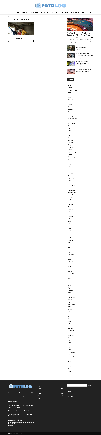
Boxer (69, 114)
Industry (70, 242)
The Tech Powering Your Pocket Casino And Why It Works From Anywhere (20, 406)
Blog (69, 111)
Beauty (70, 102)
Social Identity (71, 326)
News (69, 285)
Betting (70, 104)
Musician (70, 278)
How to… (70, 235)
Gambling (70, 209)
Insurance (70, 245)
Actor (69, 85)
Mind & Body (71, 261)
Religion (70, 307)
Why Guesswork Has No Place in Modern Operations (21, 410)
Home (17, 12)
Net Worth (50, 12)
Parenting (70, 290)
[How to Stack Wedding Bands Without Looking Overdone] (71, 71)
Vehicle (70, 359)
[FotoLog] (50, 5)
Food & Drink (71, 202)
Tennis (69, 342)
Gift (69, 218)
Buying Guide (71, 123)
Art (69, 95)
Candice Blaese (70, 37)
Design (70, 164)
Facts (69, 180)
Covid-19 (70, 149)
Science (70, 309)
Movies (70, 271)
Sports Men (71, 335)
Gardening (70, 216)
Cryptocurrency (72, 152)
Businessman (71, 121)
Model (69, 264)
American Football (72, 90)
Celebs (69, 135)
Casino (69, 130)
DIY (69, 166)
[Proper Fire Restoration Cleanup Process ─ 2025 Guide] (21, 28)
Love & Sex (71, 254)
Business (24, 12)
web (69, 364)
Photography (71, 297)
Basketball (70, 99)
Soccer (69, 323)
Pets (69, 295)
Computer (70, 145)
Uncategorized (71, 357)
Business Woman (72, 118)
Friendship (70, 204)
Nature (70, 280)
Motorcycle (71, 268)
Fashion (70, 187)
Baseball (70, 97)
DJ (68, 168)
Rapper (70, 302)
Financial (70, 199)
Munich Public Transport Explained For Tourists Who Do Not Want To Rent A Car (21, 419)
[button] (91, 12)
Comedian (70, 140)
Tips (69, 345)
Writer (69, 371)
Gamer (69, 211)
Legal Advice (71, 252)
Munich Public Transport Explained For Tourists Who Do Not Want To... (83, 63)
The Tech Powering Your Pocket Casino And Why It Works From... (79, 34)
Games (43, 12)
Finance (70, 197)
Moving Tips (71, 273)
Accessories (71, 83)
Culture (70, 154)
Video (69, 361)
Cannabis (70, 126)
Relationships (71, 304)
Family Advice (71, 185)
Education (70, 173)
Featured (70, 195)
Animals (70, 92)
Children (70, 137)
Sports (69, 333)
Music (69, 276)
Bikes (69, 106)
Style (57, 12)
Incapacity (70, 240)
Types (69, 354)
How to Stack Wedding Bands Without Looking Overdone (19, 424)
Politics (70, 299)
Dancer (70, 159)
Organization (71, 288)
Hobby (69, 230)
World (69, 368)
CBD (69, 133)
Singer (69, 316)
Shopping (70, 314)
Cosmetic (70, 147)
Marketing (70, 259)
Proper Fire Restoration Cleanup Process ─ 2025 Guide (20, 38)
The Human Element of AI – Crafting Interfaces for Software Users (84, 55)
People (70, 292)
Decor (69, 161)
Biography (70, 109)
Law (69, 249)
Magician (70, 257)
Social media (71, 330)
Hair (69, 223)
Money (70, 266)
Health (69, 226)
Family (69, 183)
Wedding (70, 366)
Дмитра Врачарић (13, 41)
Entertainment (34, 12)
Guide (69, 221)
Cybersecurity (71, 157)
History (70, 228)
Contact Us (75, 12)
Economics (71, 171)
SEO (69, 311)
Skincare (70, 321)
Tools (69, 347)
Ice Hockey (71, 237)
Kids (69, 247)
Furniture (70, 207)
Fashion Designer (72, 190)
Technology (65, 12)
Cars (69, 128)
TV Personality (71, 352)
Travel (83, 12)
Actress (70, 87)
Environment (71, 178)
